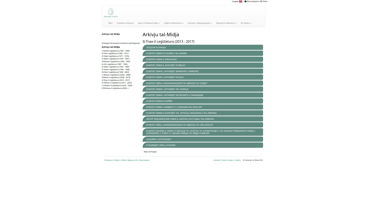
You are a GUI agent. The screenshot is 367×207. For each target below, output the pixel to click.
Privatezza (108, 160)
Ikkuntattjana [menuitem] (252, 1)
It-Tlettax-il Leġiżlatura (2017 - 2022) (117, 82)
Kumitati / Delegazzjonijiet (199, 23)
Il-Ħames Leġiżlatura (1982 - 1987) (116, 61)
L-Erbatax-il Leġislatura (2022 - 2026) (117, 85)
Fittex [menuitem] (264, 1)
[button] (156, 47)
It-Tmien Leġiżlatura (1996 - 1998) (116, 69)
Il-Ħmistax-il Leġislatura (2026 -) (115, 88)
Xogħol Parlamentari (173, 23)
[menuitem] (241, 1)
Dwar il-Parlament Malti (148, 23)
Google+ (230, 160)
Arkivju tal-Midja (111, 33)
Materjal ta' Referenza (225, 23)
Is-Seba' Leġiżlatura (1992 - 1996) (115, 66)
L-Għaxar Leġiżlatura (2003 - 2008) (116, 74)
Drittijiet (116, 160)
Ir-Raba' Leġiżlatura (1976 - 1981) (115, 58)
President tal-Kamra (125, 23)
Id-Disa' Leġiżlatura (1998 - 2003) (115, 72)
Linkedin (237, 160)
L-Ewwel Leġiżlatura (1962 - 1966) (116, 50)
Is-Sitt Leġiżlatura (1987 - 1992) (115, 64)
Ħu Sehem (245, 23)
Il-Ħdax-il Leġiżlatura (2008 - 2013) (116, 77)
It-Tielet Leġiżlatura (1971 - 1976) (115, 56)
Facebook (217, 160)
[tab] (203, 47)
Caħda (123, 160)
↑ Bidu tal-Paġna (150, 151)
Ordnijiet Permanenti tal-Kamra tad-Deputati (121, 43)
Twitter (224, 160)
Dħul (110, 23)
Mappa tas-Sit (133, 160)
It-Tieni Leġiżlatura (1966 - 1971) (115, 53)
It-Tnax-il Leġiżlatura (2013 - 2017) (116, 80)
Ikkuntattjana (144, 160)
